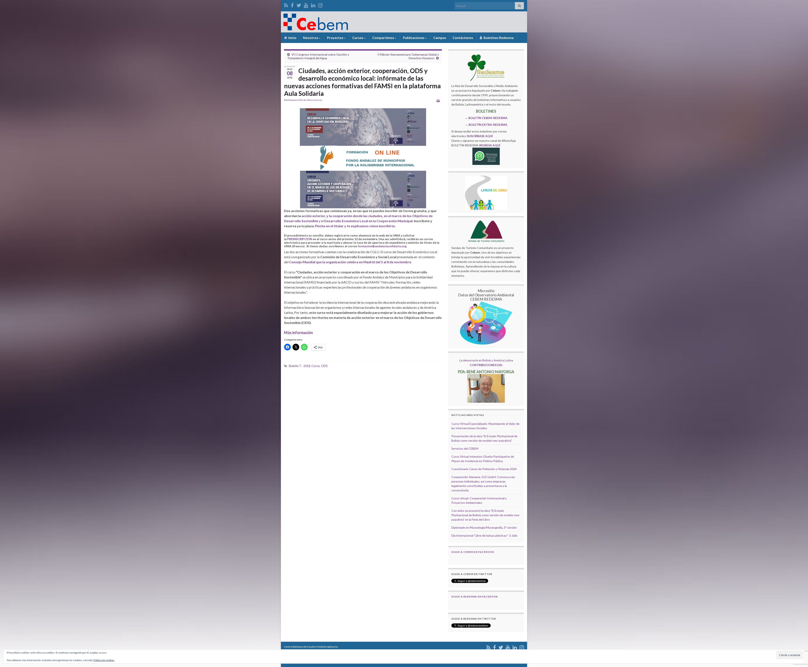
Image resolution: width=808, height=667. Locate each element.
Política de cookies (104, 660)
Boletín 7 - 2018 (299, 366)
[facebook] (292, 4)
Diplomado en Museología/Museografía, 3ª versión (484, 527)
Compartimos (383, 38)
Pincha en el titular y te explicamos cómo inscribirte (355, 226)
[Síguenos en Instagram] (320, 4)
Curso (315, 366)
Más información (298, 332)
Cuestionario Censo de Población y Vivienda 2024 (484, 469)
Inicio (292, 38)
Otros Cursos (314, 100)
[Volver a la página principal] (404, 21)
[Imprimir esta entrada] (438, 101)
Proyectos (335, 38)
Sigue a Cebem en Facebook (472, 551)
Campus (439, 38)
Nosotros (311, 38)
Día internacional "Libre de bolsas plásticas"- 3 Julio (484, 535)
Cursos (358, 38)
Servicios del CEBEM (464, 448)
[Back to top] (798, 642)
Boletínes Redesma (498, 38)
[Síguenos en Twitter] (298, 4)
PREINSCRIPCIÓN (299, 239)
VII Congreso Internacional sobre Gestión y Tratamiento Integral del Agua (318, 56)
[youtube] (306, 4)
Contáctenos (463, 38)
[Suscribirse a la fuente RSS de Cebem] (286, 4)
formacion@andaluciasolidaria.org (382, 246)
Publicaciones (414, 38)
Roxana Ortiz (295, 100)
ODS (324, 366)
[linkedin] (313, 4)
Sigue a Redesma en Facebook (474, 596)
